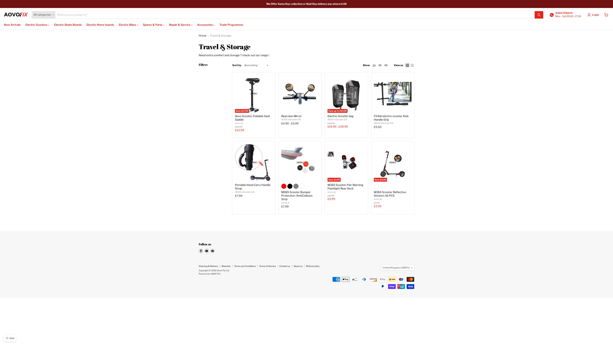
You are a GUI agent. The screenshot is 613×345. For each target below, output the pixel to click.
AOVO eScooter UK (291, 119)
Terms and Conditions (245, 266)
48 (385, 65)
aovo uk (239, 123)
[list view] (412, 65)
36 (380, 65)
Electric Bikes (128, 24)
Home (202, 35)
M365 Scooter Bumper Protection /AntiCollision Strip (297, 196)
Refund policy (313, 266)
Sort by (236, 65)
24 (374, 65)
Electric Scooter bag (340, 116)
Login (595, 14)
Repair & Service (180, 24)
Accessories (205, 24)
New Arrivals (12, 24)
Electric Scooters (36, 24)
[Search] (539, 15)
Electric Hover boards (100, 24)
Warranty (226, 266)
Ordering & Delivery (208, 266)
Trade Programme (231, 24)
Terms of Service (267, 266)
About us (298, 266)
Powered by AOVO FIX (209, 273)
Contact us (284, 266)
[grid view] (407, 65)
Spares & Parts (153, 24)
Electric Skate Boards (68, 24)
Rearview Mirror (291, 116)
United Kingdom (396, 267)
